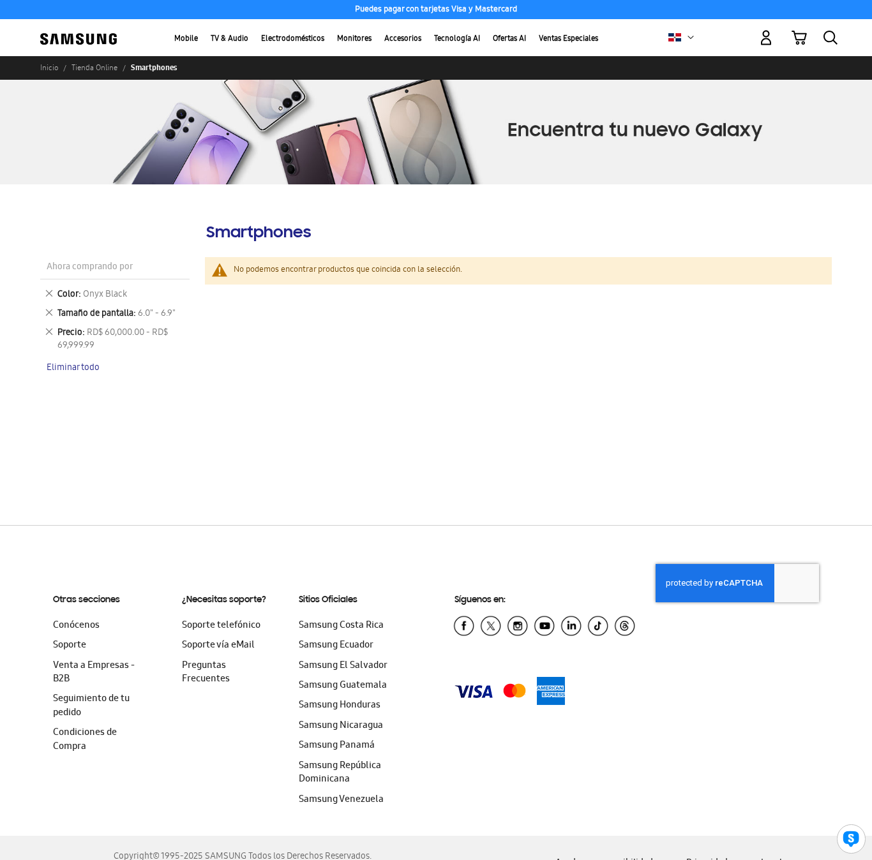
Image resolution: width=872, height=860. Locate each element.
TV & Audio (229, 39)
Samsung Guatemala (343, 685)
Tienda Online (94, 68)
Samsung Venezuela (341, 800)
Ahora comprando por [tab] (90, 267)
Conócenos (76, 626)
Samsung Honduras (339, 705)
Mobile (186, 39)
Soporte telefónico (221, 626)
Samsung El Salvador (343, 666)
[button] (691, 38)
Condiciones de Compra (85, 739)
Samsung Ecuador (336, 645)
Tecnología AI (457, 39)
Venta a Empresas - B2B (94, 672)
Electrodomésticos (292, 39)
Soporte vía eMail (218, 645)
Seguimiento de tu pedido (91, 706)
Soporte (69, 645)
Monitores (354, 39)
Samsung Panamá (337, 745)
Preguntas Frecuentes (206, 672)
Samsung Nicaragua (341, 726)
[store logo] (78, 30)
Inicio (49, 68)
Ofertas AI (509, 39)
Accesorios (402, 39)
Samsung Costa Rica (341, 626)
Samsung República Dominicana (340, 773)
